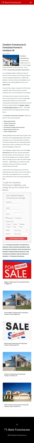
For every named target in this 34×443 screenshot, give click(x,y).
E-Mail (7, 208)
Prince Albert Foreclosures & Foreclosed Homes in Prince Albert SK (16, 313)
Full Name (8, 202)
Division (8, 234)
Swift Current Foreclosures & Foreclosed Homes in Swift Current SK (16, 405)
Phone (7, 214)
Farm (21, 227)
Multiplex (22, 224)
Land (15, 227)
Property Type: (9, 221)
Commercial (18, 218)
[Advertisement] (17, 22)
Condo (15, 224)
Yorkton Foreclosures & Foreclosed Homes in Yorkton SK (14, 375)
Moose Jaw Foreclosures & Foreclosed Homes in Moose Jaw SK (15, 344)
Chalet (9, 227)
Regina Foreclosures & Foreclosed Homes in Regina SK (16, 283)
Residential (10, 218)
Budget (8, 230)
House (9, 224)
